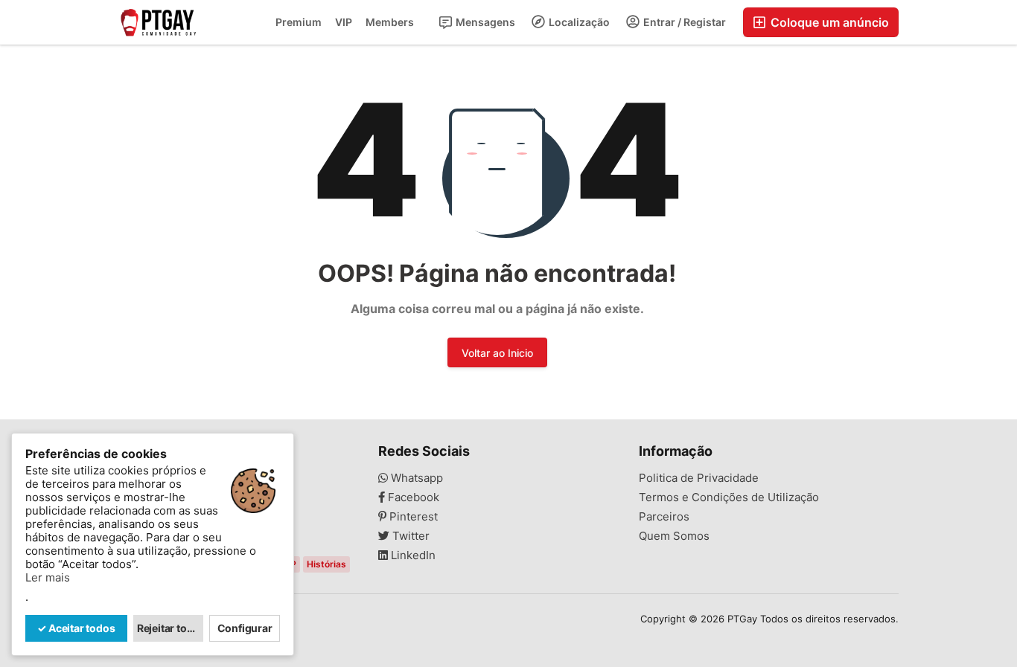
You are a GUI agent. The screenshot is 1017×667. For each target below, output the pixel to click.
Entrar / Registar (683, 22)
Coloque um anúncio (828, 22)
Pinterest (412, 516)
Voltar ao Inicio (497, 353)
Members (390, 22)
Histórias (326, 564)
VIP (343, 22)
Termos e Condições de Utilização (729, 497)
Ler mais (47, 577)
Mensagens (484, 22)
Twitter (409, 536)
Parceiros (664, 516)
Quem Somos (674, 536)
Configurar (244, 628)
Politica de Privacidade (699, 478)
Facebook (412, 497)
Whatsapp (415, 478)
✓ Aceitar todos (76, 628)
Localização (578, 22)
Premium (298, 22)
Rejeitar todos (170, 628)
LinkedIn (412, 555)
